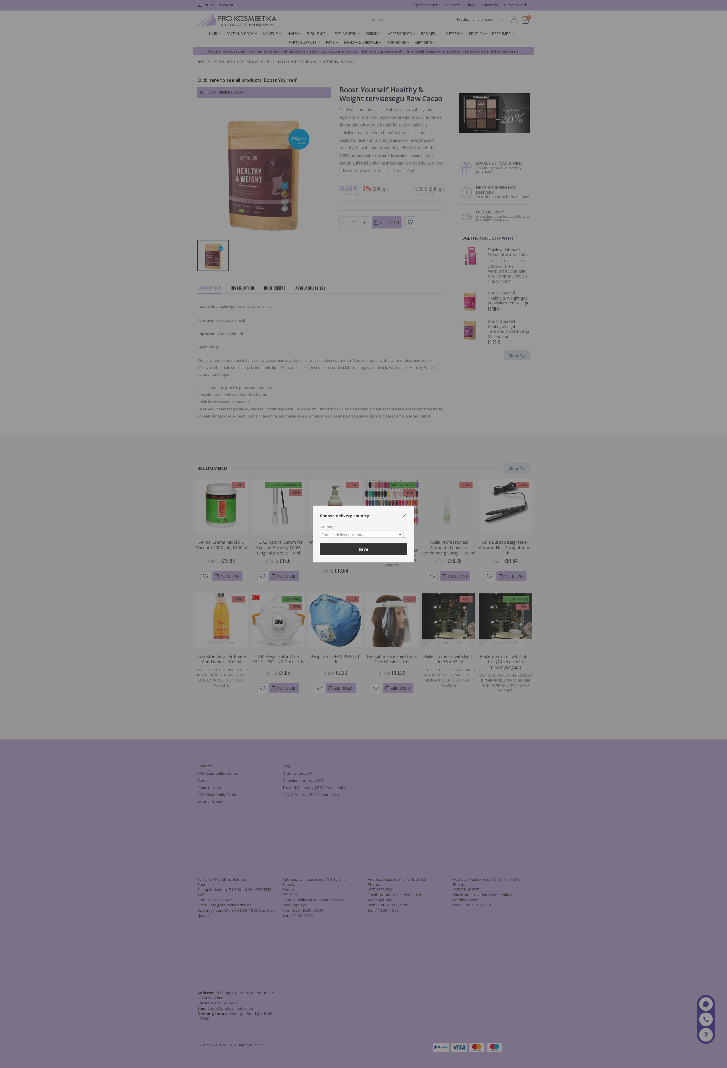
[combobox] (363, 534)
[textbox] (362, 535)
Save (363, 549)
